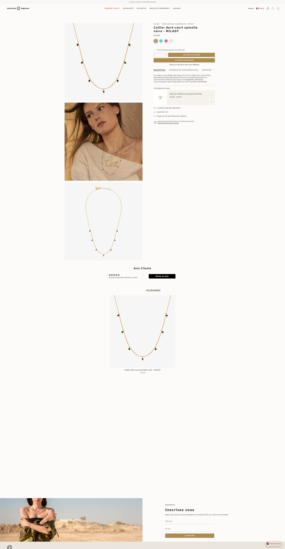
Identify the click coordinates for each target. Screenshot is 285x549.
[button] (128, 8)
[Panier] (278, 8)
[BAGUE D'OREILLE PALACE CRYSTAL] (160, 97)
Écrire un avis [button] (162, 276)
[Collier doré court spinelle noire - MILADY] (142, 331)
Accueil (156, 24)
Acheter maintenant (184, 60)
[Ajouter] (211, 101)
